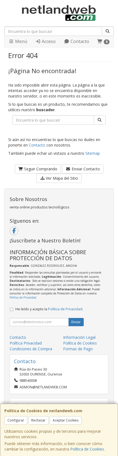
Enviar (76, 322)
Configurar (15, 420)
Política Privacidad (26, 343)
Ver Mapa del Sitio (61, 178)
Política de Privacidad (23, 297)
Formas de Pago (78, 348)
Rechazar (38, 420)
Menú (20, 41)
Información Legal (79, 337)
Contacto (79, 41)
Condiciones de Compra (31, 348)
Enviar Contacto (85, 168)
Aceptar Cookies (65, 420)
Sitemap (92, 153)
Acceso (48, 41)
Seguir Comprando (40, 168)
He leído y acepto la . (49, 309)
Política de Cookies (87, 449)
